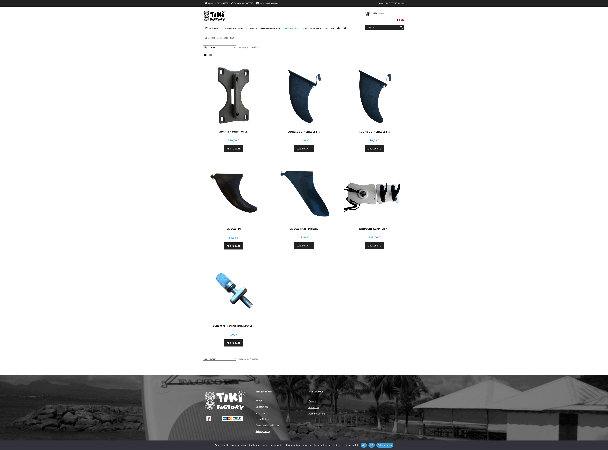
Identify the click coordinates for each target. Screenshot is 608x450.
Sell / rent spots (339, 28)
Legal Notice (262, 419)
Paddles (253, 28)
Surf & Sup (214, 28)
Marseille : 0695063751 (218, 3)
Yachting (329, 28)
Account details (316, 413)
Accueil (211, 38)
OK (363, 445)
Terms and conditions (267, 425)
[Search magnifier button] (401, 27)
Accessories (291, 28)
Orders (312, 401)
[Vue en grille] (205, 54)
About (259, 400)
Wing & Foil (230, 28)
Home (206, 28)
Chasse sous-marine (313, 28)
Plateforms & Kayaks (269, 28)
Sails (240, 28)
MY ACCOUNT (315, 391)
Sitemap (260, 412)
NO (371, 445)
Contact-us (262, 406)
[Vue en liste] (210, 54)
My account (345, 28)
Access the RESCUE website (391, 3)
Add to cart (233, 148)
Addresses (313, 407)
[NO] (604, 445)
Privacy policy (263, 431)
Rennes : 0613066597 (243, 3)
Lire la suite (374, 148)
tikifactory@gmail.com (269, 3)
